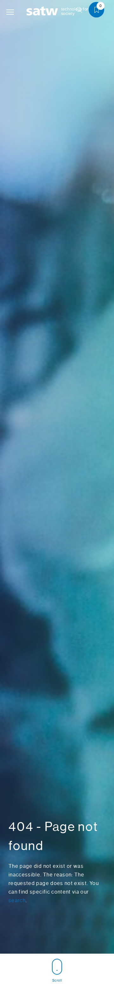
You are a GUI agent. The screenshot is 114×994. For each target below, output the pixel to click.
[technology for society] (43, 11)
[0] (99, 10)
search (17, 900)
